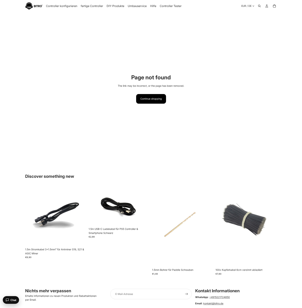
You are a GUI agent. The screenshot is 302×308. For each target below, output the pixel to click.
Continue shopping (151, 98)
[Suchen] (259, 6)
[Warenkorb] (274, 6)
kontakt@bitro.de (213, 303)
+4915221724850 (219, 297)
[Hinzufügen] (81, 241)
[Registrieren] (186, 294)
